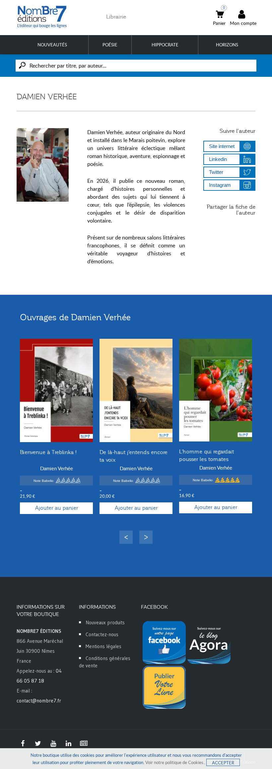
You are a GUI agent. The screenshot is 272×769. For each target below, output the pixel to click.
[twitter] (38, 743)
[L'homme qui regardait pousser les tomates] (215, 390)
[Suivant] (146, 537)
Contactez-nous (102, 634)
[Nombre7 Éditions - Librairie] (42, 16)
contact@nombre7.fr (39, 700)
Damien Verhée (56, 468)
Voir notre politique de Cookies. (174, 762)
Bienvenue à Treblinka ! (48, 452)
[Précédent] (126, 537)
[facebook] (23, 743)
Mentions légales (103, 646)
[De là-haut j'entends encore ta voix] (136, 390)
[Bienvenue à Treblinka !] (56, 390)
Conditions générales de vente (104, 662)
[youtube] (53, 743)
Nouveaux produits (105, 622)
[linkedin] (68, 743)
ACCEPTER (223, 763)
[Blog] (84, 743)
